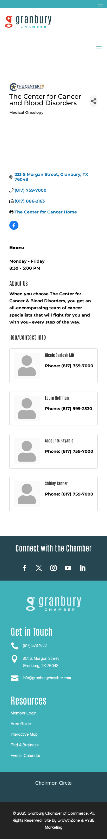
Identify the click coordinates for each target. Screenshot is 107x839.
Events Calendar (25, 755)
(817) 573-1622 (35, 645)
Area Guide (21, 723)
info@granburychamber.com (47, 678)
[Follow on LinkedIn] (82, 568)
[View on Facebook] (13, 228)
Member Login (23, 713)
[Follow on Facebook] (24, 568)
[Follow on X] (39, 568)
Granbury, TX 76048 (40, 665)
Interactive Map (24, 734)
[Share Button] (93, 101)
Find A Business (25, 745)
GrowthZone (68, 820)
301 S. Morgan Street (41, 658)
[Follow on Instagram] (53, 568)
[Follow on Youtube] (68, 568)
